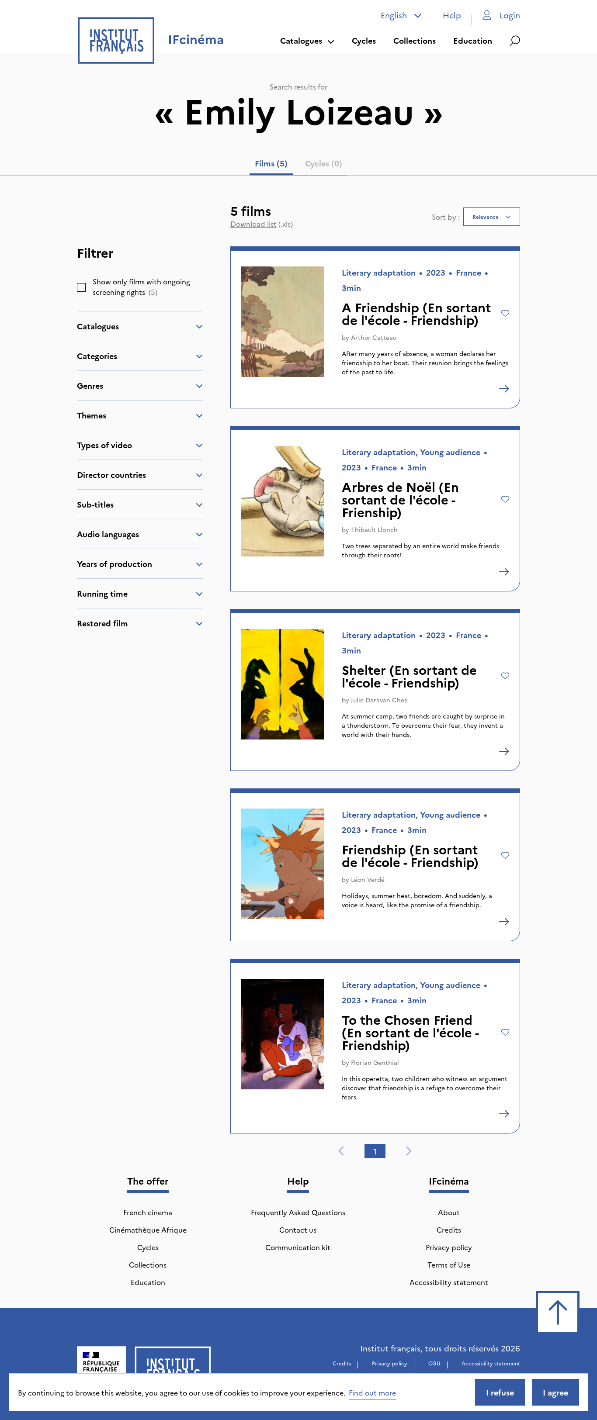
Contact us (297, 1229)
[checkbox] (81, 287)
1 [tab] (375, 1151)
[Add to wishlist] (505, 313)
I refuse (500, 1392)
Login (510, 15)
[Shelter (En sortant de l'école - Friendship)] (504, 751)
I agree (555, 1392)
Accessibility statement (449, 1282)
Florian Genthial (375, 1062)
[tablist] (298, 165)
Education (472, 40)
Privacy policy (449, 1247)
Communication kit (297, 1247)
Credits (449, 1229)
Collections (414, 40)
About (449, 1212)
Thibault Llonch (374, 529)
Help (452, 15)
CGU (434, 1363)
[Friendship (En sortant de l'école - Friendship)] (504, 921)
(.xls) (261, 223)
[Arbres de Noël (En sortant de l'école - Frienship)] (504, 572)
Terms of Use (448, 1264)
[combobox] (401, 15)
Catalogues (301, 40)
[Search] (515, 40)
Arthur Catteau (373, 337)
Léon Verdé (368, 879)
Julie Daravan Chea (379, 699)
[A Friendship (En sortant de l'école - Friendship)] (504, 389)
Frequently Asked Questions (298, 1212)
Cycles (364, 40)
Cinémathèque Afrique (148, 1229)
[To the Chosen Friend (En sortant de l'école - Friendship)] (504, 1114)
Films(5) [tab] (271, 163)
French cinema (147, 1212)
